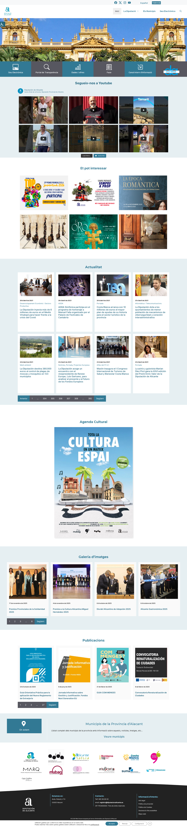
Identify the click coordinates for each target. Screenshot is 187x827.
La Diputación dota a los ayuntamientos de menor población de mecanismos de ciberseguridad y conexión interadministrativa (150, 312)
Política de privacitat (146, 804)
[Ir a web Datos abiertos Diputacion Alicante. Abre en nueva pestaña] (171, 69)
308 (76, 398)
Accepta (112, 824)
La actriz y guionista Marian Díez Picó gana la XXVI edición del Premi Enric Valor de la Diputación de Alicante (150, 372)
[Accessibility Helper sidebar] (2, 24)
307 (68, 398)
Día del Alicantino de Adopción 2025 (114, 609)
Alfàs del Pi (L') (103, 365)
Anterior (23, 398)
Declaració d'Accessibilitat (148, 810)
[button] (180, 11)
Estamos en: (57, 796)
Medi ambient (25, 365)
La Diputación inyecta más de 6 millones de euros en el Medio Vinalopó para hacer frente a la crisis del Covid (36, 313)
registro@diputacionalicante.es (111, 802)
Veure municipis (114, 736)
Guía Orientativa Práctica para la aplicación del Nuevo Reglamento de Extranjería (35, 695)
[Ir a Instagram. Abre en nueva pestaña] (125, 3)
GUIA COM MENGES (106, 692)
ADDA (60, 303)
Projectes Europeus (81, 365)
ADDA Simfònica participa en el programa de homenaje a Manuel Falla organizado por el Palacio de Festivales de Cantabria (74, 312)
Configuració (139, 824)
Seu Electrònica (167, 11)
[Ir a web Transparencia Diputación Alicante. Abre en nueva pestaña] (46, 69)
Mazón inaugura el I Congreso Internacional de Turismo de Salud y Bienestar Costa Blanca (113, 371)
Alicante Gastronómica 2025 (154, 609)
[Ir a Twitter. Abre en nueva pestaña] (120, 3)
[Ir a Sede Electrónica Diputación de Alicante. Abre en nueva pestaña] (15, 69)
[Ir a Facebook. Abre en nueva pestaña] (116, 3)
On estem (24, 729)
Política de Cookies (145, 807)
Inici (117, 11)
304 (45, 398)
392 (90, 398)
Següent (100, 398)
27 (43, 705)
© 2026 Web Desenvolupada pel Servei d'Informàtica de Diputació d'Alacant (94, 818)
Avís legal (142, 800)
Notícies (61, 365)
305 (52, 398)
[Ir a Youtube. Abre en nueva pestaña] (129, 3)
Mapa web (142, 814)
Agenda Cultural (93, 422)
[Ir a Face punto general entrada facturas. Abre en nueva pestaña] (109, 69)
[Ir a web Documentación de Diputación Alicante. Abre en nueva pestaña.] (78, 69)
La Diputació (129, 11)
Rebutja (124, 824)
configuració (94, 824)
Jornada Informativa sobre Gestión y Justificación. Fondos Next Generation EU (73, 695)
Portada (100, 303)
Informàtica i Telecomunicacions (148, 303)
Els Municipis (149, 11)
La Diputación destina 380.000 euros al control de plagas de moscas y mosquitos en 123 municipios (35, 372)
